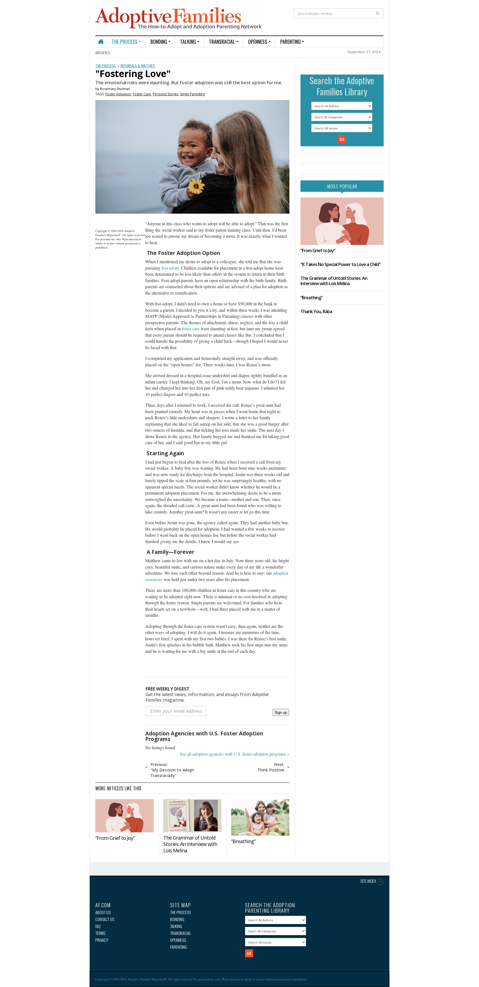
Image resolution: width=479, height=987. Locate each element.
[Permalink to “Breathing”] (260, 817)
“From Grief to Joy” (114, 838)
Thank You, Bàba (316, 311)
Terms (100, 933)
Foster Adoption (118, 94)
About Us (103, 912)
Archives (102, 52)
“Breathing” (243, 841)
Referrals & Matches (138, 65)
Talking (188, 41)
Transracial (222, 41)
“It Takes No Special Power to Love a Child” (340, 264)
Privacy (101, 940)
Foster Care (142, 94)
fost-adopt (170, 268)
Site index (368, 881)
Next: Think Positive (271, 767)
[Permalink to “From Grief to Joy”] (124, 815)
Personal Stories (165, 94)
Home (100, 39)
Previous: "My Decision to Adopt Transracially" (172, 770)
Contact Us (104, 919)
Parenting (290, 41)
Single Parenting (192, 94)
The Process (124, 41)
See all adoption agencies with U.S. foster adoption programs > (234, 754)
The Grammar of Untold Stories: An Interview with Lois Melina (190, 844)
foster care (191, 328)
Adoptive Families (178, 18)
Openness (257, 41)
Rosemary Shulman (115, 88)
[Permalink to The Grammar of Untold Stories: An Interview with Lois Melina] (192, 815)
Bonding (159, 41)
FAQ (98, 926)
